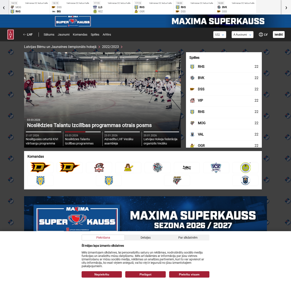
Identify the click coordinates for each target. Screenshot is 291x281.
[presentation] (286, 7)
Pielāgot (145, 274)
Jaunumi (63, 34)
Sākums (49, 34)
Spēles (95, 34)
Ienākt (279, 34)
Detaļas (146, 237)
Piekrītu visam (189, 274)
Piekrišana (103, 237)
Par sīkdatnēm (187, 237)
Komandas (80, 34)
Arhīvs (107, 34)
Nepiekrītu (101, 274)
